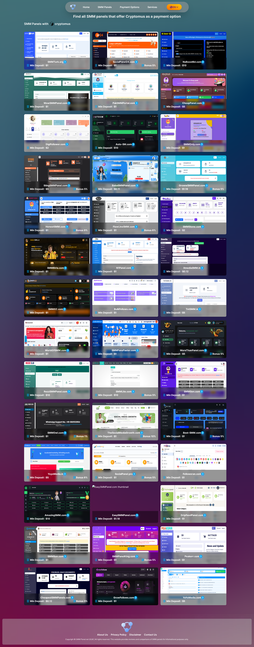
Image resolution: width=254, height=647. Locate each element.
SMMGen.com (192, 391)
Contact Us (150, 634)
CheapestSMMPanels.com (55, 597)
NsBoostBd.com (192, 61)
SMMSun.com (56, 556)
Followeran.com (192, 473)
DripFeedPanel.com (192, 515)
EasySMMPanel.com (124, 515)
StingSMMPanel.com (55, 185)
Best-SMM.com (192, 432)
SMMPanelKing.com (123, 556)
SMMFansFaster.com (124, 350)
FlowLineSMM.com (124, 226)
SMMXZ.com (55, 309)
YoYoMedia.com (192, 597)
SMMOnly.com (192, 144)
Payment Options (129, 7)
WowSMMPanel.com (55, 103)
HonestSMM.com (56, 226)
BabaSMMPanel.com (124, 185)
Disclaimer (135, 634)
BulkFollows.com (123, 309)
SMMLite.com (124, 391)
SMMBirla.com (55, 267)
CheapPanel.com (192, 103)
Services (152, 7)
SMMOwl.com (55, 432)
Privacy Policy (118, 634)
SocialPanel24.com (124, 61)
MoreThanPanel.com (192, 350)
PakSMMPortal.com (124, 103)
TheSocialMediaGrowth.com (123, 432)
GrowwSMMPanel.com (192, 185)
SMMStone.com (192, 226)
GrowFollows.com (123, 597)
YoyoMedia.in (55, 473)
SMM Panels (105, 7)
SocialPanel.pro (124, 473)
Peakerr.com (192, 556)
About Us (102, 634)
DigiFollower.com (56, 144)
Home (86, 7)
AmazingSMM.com (55, 515)
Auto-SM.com (124, 144)
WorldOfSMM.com (55, 350)
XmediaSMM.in (192, 267)
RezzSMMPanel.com (55, 391)
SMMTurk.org (55, 61)
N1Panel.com (123, 267)
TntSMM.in (192, 309)
